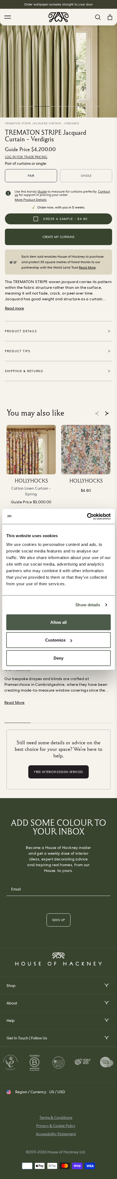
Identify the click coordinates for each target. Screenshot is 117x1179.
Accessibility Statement (56, 1134)
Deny (58, 657)
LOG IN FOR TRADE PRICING (26, 157)
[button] (106, 413)
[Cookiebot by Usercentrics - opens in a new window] (87, 516)
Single (86, 176)
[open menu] (106, 985)
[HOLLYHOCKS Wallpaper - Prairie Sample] (85, 449)
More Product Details (31, 199)
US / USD (57, 1091)
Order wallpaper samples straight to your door (58, 4)
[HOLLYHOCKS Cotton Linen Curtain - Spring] (31, 449)
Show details (87, 604)
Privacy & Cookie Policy (55, 1126)
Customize (55, 640)
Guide (42, 191)
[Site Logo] (58, 17)
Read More (87, 267)
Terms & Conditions (55, 1117)
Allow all (58, 622)
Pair (31, 176)
